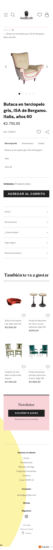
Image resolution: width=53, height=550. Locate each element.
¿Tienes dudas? (12, 232)
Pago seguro (10, 242)
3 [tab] (26, 94)
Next (51, 93)
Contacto (26, 475)
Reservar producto (13, 253)
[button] (39, 132)
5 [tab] (33, 94)
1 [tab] (19, 94)
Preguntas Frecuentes (26, 471)
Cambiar (28, 533)
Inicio (6, 29)
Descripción (11, 143)
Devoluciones (11, 222)
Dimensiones (27, 143)
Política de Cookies (26, 529)
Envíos (7, 211)
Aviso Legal (26, 525)
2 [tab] (23, 94)
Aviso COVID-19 (26, 480)
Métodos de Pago (26, 467)
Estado (41, 143)
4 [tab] (30, 94)
